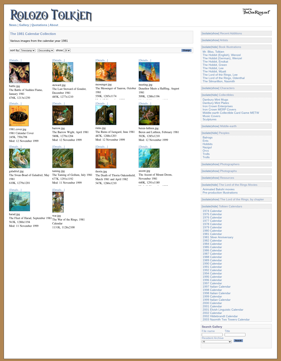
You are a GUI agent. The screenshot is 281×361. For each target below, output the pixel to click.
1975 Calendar (212, 214)
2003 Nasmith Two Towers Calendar (226, 319)
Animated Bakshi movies (219, 189)
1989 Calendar (212, 260)
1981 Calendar (212, 234)
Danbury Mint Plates (216, 102)
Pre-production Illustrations (220, 192)
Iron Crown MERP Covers (219, 109)
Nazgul (207, 147)
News (13, 25)
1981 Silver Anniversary (218, 237)
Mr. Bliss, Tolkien (213, 51)
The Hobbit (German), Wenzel (222, 58)
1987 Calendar (212, 253)
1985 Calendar (212, 247)
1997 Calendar (212, 283)
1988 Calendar (212, 257)
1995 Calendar (212, 276)
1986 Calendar (212, 250)
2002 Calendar (212, 313)
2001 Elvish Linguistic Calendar (223, 309)
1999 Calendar (212, 296)
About (54, 25)
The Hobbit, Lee (213, 68)
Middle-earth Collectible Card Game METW (231, 112)
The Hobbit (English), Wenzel (222, 55)
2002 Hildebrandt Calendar (220, 316)
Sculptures (209, 119)
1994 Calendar (212, 273)
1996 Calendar (212, 280)
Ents (205, 140)
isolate (206, 33)
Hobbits (207, 144)
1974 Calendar (212, 210)
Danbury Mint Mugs (215, 99)
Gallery (24, 25)
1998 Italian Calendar (217, 293)
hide (214, 47)
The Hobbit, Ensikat (215, 61)
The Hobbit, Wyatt (214, 71)
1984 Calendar (212, 243)
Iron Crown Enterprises (218, 106)
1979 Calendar (212, 227)
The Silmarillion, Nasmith (219, 81)
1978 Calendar (212, 224)
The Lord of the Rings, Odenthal (224, 78)
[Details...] (15, 60)
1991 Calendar (212, 266)
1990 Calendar (212, 263)
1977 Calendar (212, 220)
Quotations (39, 25)
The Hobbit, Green (215, 64)
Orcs (206, 150)
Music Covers (211, 116)
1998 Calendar (212, 289)
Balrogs (207, 137)
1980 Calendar (212, 230)
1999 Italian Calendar (217, 299)
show (215, 33)
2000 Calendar (212, 303)
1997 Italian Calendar (217, 286)
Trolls (206, 154)
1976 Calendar (212, 217)
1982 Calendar (212, 240)
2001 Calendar (212, 306)
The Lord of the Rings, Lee (220, 74)
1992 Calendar (212, 270)
